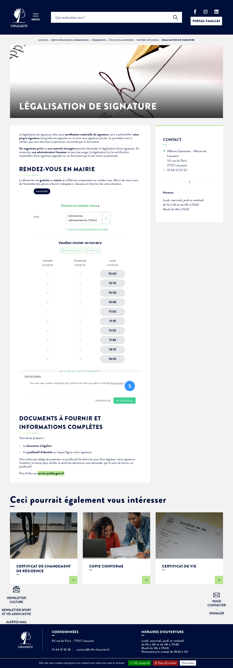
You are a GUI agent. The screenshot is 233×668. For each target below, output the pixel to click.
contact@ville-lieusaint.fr (93, 649)
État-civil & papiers (121, 40)
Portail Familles (206, 21)
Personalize (188, 663)
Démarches (99, 40)
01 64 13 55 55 (61, 649)
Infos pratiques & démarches (70, 40)
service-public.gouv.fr (51, 473)
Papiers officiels (147, 40)
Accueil (43, 40)
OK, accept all (140, 663)
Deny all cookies (166, 663)
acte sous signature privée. (92, 138)
